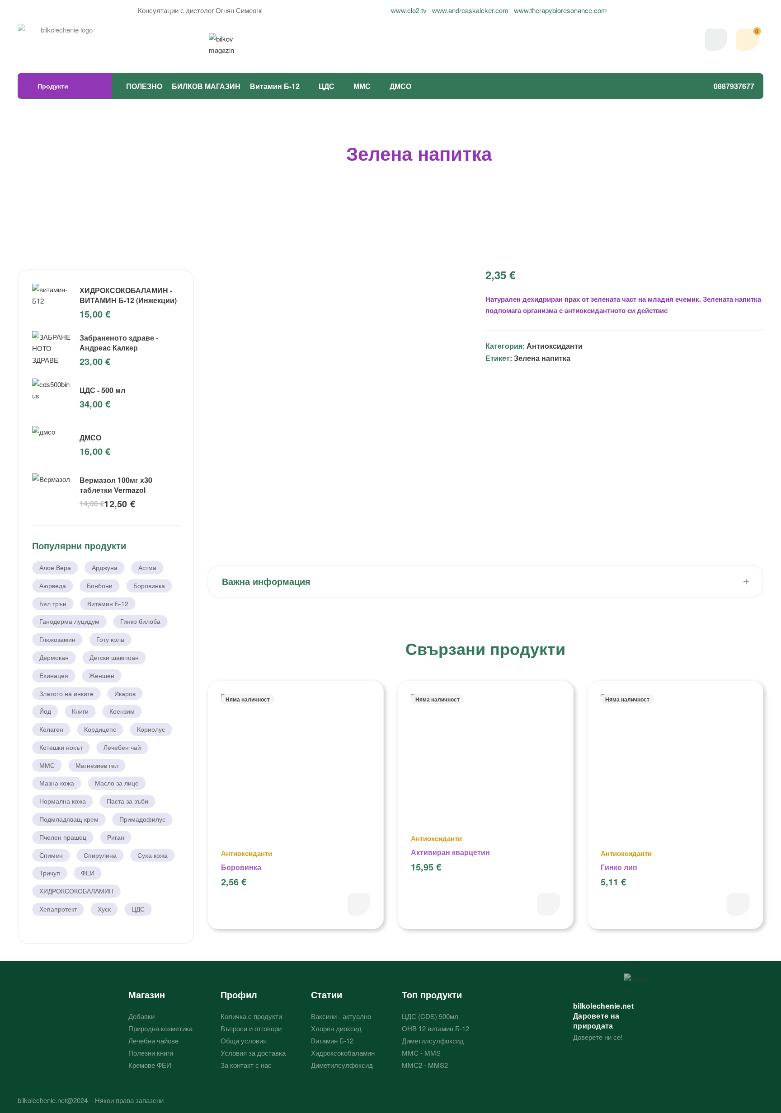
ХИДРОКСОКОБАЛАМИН (76, 890)
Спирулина (100, 855)
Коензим (122, 711)
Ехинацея (53, 675)
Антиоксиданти (555, 346)
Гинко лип (619, 867)
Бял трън (52, 603)
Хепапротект (58, 908)
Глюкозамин (57, 639)
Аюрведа (52, 585)
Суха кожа (152, 855)
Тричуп (49, 872)
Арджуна (105, 567)
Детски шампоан (114, 657)
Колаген (51, 729)
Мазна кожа (56, 782)
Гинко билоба (140, 621)
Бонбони (100, 585)
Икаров (125, 693)
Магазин (146, 994)
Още (359, 904)
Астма (147, 567)
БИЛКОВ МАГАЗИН (206, 86)
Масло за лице (117, 782)
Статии (326, 994)
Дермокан (54, 657)
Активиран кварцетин (450, 852)
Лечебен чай (122, 747)
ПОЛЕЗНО (144, 86)
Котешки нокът (61, 747)
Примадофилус (142, 818)
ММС (362, 86)
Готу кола (110, 639)
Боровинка (241, 867)
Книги (80, 711)
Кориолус (151, 729)
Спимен (51, 855)
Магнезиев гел (96, 765)
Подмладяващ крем (69, 818)
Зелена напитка (542, 358)
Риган (115, 837)
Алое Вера (55, 567)
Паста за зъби (127, 800)
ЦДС (326, 86)
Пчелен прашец (62, 837)
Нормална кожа (62, 800)
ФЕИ (87, 872)
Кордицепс (100, 729)
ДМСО (400, 86)
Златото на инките (66, 693)
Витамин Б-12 (275, 86)
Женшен (101, 675)
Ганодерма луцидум (69, 621)
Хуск (104, 908)
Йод (45, 711)
